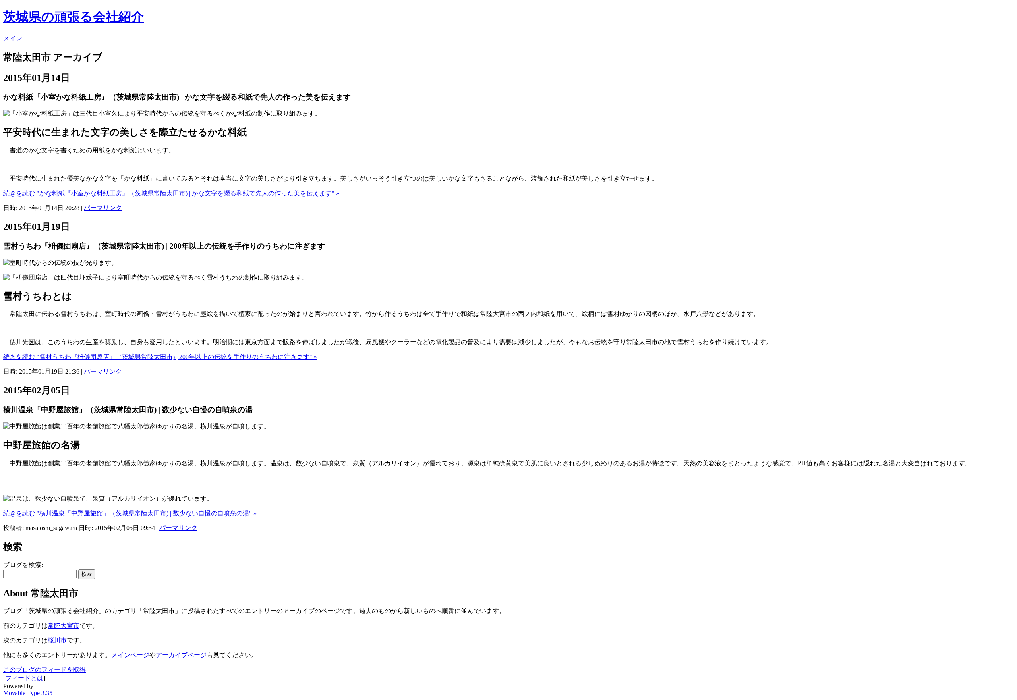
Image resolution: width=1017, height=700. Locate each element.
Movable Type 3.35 (27, 693)
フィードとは (24, 678)
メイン (12, 38)
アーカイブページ (181, 655)
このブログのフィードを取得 (44, 669)
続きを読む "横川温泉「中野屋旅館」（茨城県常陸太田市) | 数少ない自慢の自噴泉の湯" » (130, 513)
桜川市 (57, 640)
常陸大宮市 (63, 625)
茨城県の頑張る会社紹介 (73, 17)
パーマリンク (103, 207)
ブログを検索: (23, 564)
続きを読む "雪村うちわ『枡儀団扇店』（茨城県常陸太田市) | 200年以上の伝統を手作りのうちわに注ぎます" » (160, 356)
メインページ (130, 655)
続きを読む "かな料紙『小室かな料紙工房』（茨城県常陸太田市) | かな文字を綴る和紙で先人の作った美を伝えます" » (171, 193)
